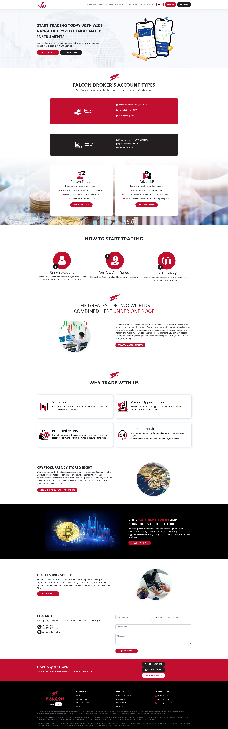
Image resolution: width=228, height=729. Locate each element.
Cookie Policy (121, 699)
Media (78, 706)
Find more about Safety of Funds (57, 490)
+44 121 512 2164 (154, 669)
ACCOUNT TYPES (94, 4)
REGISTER (184, 4)
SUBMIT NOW (128, 651)
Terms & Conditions (123, 696)
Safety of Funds (82, 703)
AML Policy (119, 706)
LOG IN (170, 4)
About (78, 696)
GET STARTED (48, 52)
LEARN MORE (71, 52)
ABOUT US (132, 4)
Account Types (82, 699)
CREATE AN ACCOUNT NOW (130, 345)
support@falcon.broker (165, 703)
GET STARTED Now (153, 675)
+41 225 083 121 (155, 664)
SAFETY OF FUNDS (114, 4)
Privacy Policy (121, 703)
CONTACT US (147, 4)
